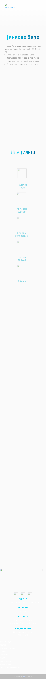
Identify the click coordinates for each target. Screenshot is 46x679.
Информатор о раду (10, 667)
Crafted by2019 (23, 676)
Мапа (2, 658)
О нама (3, 651)
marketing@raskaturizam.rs (23, 623)
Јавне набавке (6, 661)
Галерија (4, 654)
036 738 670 (23, 611)
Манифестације (7, 648)
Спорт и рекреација (22, 234)
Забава (22, 281)
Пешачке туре (22, 186)
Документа (5, 664)
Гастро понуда (21, 258)
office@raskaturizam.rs (23, 620)
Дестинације (6, 642)
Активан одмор (22, 210)
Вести (3, 645)
